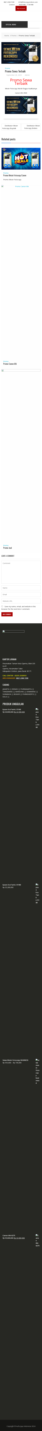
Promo (7, 68)
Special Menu (11, 24)
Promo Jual (7, 547)
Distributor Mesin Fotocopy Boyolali (10, 127)
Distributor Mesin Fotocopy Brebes (32, 127)
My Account (21, 8)
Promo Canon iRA (10, 363)
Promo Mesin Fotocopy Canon (14, 175)
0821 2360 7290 (22, 678)
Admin (27, 75)
